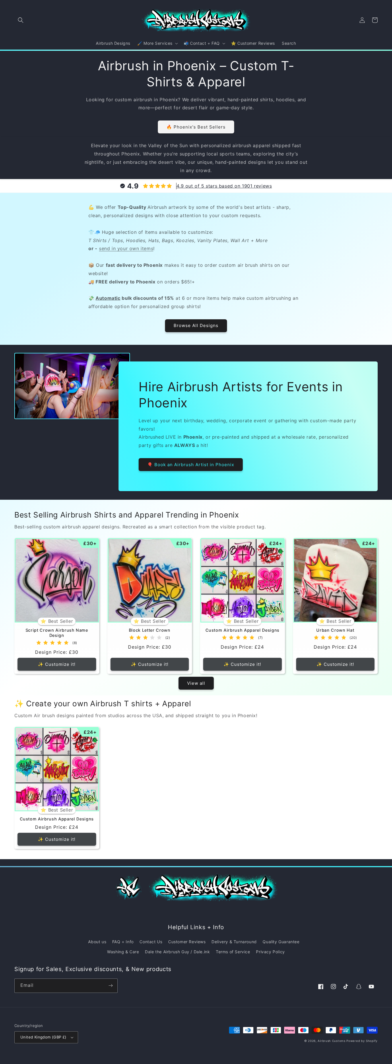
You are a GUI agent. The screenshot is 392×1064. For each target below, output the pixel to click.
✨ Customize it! (56, 664)
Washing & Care (123, 951)
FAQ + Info (123, 941)
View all (196, 683)
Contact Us (150, 941)
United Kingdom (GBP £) (43, 1037)
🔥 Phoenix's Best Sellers (196, 127)
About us (97, 941)
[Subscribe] (110, 986)
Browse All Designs (196, 325)
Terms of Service (233, 951)
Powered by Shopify (362, 1040)
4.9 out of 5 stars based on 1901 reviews (224, 186)
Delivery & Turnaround (234, 941)
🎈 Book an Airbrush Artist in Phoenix (190, 464)
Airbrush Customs (331, 1040)
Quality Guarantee (281, 941)
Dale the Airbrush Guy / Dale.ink (177, 951)
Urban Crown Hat (335, 630)
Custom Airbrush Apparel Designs (242, 630)
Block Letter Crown (149, 630)
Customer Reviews (187, 941)
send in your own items (126, 248)
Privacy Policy (270, 951)
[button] (20, 20)
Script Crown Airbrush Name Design (57, 633)
